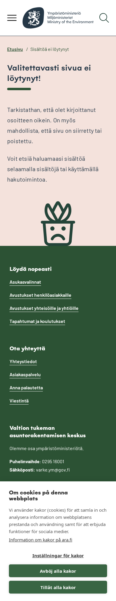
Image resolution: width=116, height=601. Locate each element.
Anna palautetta (26, 387)
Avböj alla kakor (58, 571)
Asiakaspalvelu (25, 374)
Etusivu (15, 49)
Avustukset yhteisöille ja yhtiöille (44, 308)
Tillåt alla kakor (58, 587)
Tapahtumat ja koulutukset (37, 321)
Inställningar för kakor (58, 555)
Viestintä (19, 400)
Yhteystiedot (23, 361)
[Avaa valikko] (12, 18)
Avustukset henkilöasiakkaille (40, 295)
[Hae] (104, 18)
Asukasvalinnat (25, 282)
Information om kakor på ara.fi (40, 540)
